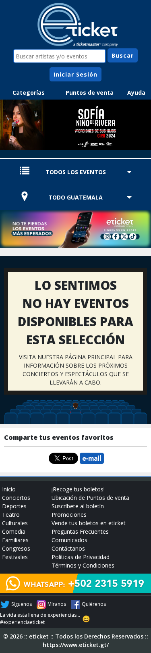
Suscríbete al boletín (78, 506)
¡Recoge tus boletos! (78, 489)
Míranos (57, 604)
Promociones (69, 514)
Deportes (14, 506)
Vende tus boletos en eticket (89, 523)
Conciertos (16, 497)
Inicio (9, 489)
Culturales (15, 523)
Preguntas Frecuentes (80, 531)
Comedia (13, 531)
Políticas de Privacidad (81, 557)
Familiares (15, 540)
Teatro (11, 514)
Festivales (15, 557)
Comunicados (69, 540)
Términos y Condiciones (83, 565)
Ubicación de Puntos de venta (90, 497)
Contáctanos (68, 548)
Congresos (16, 548)
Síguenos (21, 604)
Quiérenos (94, 604)
